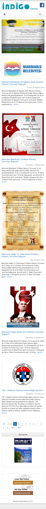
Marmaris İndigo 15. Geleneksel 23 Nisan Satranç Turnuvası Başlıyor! (20, 255)
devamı (16, 104)
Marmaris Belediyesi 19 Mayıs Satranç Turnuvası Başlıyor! (19, 160)
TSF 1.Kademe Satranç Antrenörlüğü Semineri (22, 390)
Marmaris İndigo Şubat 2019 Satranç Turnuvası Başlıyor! (23, 333)
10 (7, 428)
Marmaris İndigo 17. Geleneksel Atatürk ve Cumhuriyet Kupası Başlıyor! (22, 48)
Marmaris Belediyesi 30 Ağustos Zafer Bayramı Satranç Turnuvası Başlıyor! (23, 83)
